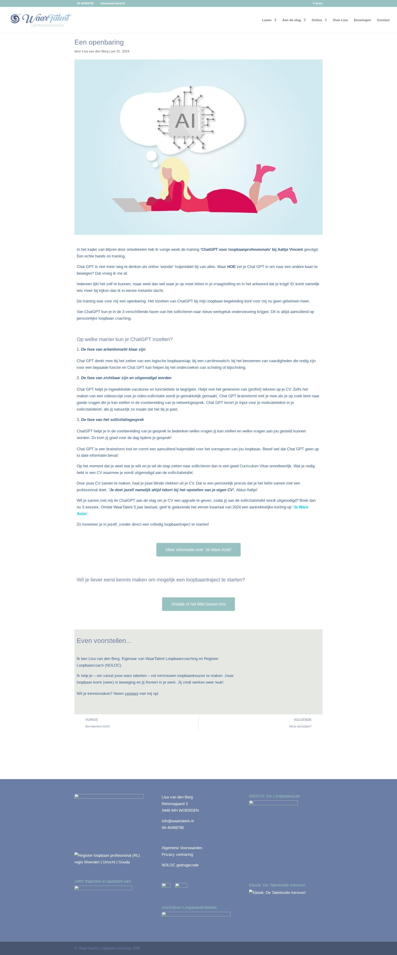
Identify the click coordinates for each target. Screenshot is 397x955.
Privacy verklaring (177, 854)
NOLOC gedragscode (180, 865)
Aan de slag (291, 20)
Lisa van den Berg (95, 51)
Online (317, 20)
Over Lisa (340, 20)
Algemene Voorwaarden (182, 848)
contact (131, 693)
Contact (383, 20)
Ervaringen (362, 20)
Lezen (267, 20)
